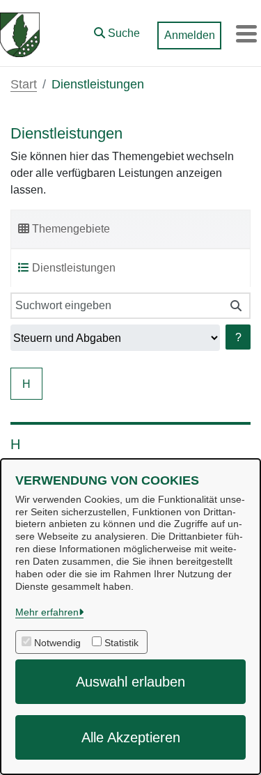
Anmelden (189, 35)
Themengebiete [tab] (71, 229)
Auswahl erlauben (130, 681)
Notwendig (57, 642)
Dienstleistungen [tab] (74, 268)
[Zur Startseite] (20, 33)
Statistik (121, 642)
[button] (117, 30)
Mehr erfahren (47, 612)
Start (23, 84)
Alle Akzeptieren (130, 737)
